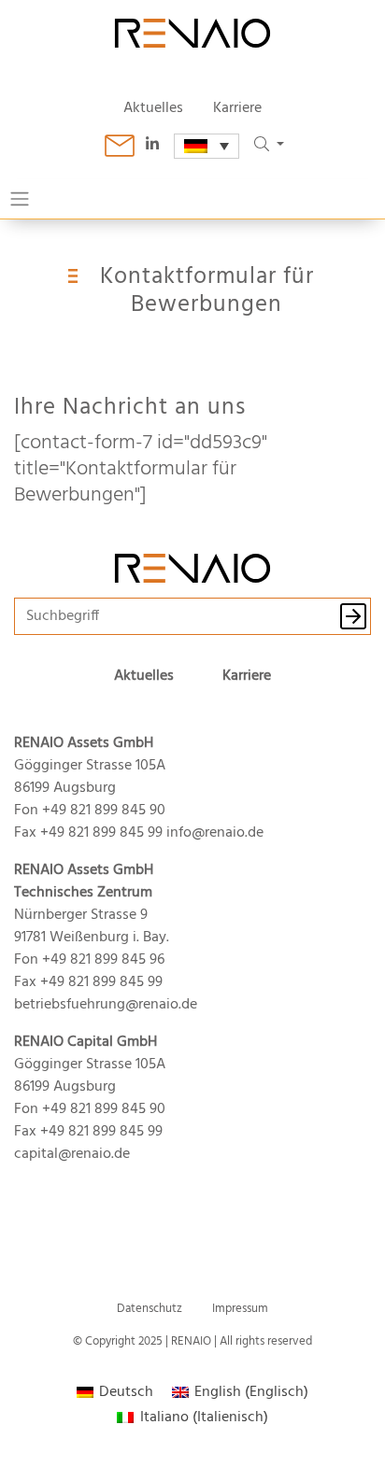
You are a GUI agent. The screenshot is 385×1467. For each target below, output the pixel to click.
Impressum (240, 1309)
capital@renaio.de (72, 1154)
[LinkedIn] (160, 145)
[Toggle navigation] (19, 199)
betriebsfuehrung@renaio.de (105, 1005)
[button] (269, 145)
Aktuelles (153, 108)
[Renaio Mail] (119, 145)
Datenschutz (149, 1309)
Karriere (237, 108)
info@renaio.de (215, 833)
